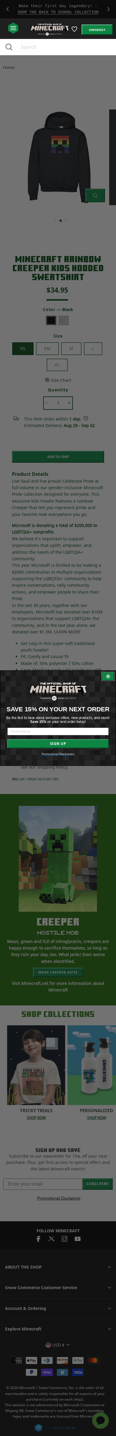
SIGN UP (58, 743)
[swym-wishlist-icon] (75, 31)
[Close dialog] (108, 676)
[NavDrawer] (13, 28)
